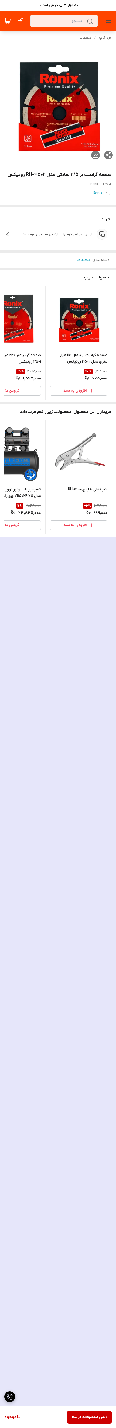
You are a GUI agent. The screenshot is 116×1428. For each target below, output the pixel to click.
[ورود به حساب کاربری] (22, 20)
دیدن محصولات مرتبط (89, 1417)
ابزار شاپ (105, 38)
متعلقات (85, 38)
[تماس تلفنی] (9, 1396)
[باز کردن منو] (107, 20)
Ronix (97, 193)
